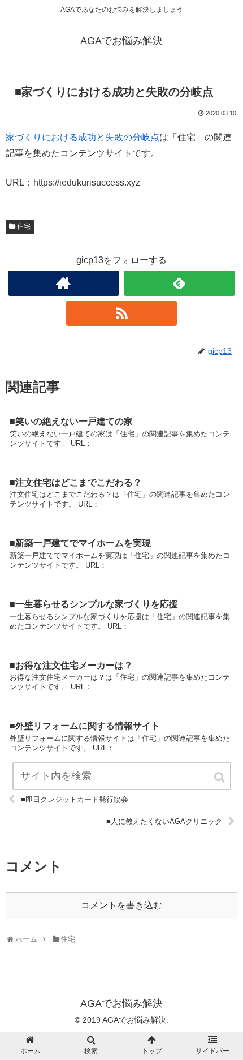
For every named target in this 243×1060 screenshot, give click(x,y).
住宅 (24, 226)
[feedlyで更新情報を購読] (179, 283)
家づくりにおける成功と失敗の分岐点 (82, 137)
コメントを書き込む (121, 905)
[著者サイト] (63, 283)
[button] (220, 777)
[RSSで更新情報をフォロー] (121, 313)
